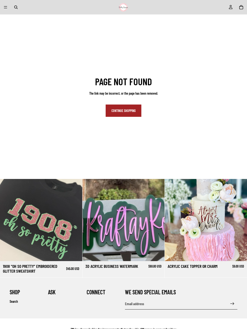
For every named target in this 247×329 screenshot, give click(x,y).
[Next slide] (157, 220)
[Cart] (241, 7)
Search (14, 301)
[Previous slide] (89, 220)
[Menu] (5, 7)
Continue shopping (123, 111)
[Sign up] (232, 304)
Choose (161, 253)
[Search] (16, 7)
